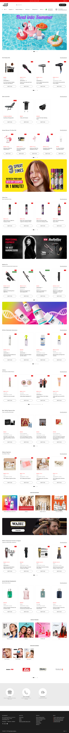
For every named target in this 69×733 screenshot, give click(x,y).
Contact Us (38, 721)
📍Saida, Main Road (56, 721)
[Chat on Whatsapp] (26, 692)
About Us (37, 724)
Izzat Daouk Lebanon (12, 731)
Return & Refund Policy (40, 717)
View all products (63, 57)
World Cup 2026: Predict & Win (24, 721)
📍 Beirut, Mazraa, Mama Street (58, 717)
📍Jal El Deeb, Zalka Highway (58, 720)
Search (20, 720)
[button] (62, 5)
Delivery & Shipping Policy (40, 718)
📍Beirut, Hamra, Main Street (58, 718)
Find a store (21, 717)
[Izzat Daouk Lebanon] (5, 5)
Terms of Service (39, 720)
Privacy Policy (38, 722)
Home (20, 718)
